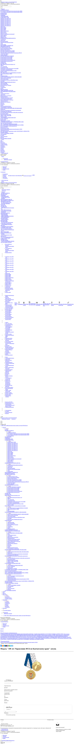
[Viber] (7, 645)
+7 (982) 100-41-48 (4, 153)
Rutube (4, 169)
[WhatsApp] (9, 645)
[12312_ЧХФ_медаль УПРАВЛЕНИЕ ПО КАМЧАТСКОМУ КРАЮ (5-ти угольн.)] (37, 666)
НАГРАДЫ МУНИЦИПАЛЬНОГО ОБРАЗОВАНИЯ (17, 514)
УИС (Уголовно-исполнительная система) (24, 638)
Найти (2, 742)
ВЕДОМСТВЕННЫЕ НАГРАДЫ (14, 487)
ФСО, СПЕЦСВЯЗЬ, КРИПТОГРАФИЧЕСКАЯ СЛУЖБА (44, 638)
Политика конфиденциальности (8, 740)
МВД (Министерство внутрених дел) (14, 497)
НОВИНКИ (17, 633)
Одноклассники (6, 168)
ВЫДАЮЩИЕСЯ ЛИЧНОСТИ (55, 633)
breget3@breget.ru (4, 161)
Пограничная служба (12, 642)
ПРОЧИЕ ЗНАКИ (16, 639)
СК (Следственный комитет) (10, 638)
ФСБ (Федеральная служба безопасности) (15, 575)
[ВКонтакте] (1, 645)
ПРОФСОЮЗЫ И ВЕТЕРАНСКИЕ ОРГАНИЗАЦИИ (18, 551)
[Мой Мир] (4, 645)
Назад (7, 428)
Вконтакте (5, 166)
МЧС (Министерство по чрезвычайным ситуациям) (17, 507)
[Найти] (1, 7)
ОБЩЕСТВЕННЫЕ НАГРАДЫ (39, 636)
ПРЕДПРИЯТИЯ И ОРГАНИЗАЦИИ (53, 636)
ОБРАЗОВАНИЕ (10, 522)
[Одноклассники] (2, 645)
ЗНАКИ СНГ (30, 635)
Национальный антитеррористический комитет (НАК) (27, 642)
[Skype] (11, 645)
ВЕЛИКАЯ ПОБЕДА (11, 432)
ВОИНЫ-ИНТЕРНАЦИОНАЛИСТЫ (14, 465)
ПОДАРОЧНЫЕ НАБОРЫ (38, 639)
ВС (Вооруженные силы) (12, 476)
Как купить (7, 596)
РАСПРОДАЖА (12, 633)
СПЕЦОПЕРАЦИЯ (24, 633)
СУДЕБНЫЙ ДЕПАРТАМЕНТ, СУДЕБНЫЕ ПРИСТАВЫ (48, 637)
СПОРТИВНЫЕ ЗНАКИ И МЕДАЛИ (15, 565)
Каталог (6, 429)
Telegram (4, 167)
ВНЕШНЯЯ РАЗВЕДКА (23, 635)
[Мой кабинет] (1, 420)
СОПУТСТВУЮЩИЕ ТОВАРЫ (13, 585)
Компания (7, 601)
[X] (6, 645)
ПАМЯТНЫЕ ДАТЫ (11, 442)
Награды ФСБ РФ (4, 642)
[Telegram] (12, 645)
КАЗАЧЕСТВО (36, 635)
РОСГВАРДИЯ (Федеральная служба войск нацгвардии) (18, 558)
